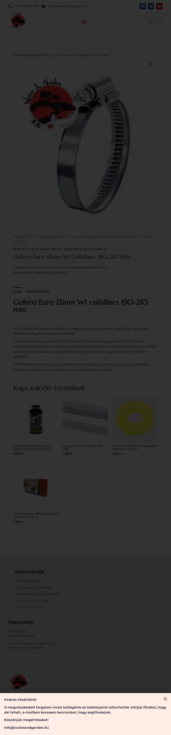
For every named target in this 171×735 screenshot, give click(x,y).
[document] (85, 367)
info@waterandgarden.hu (26, 728)
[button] (165, 698)
